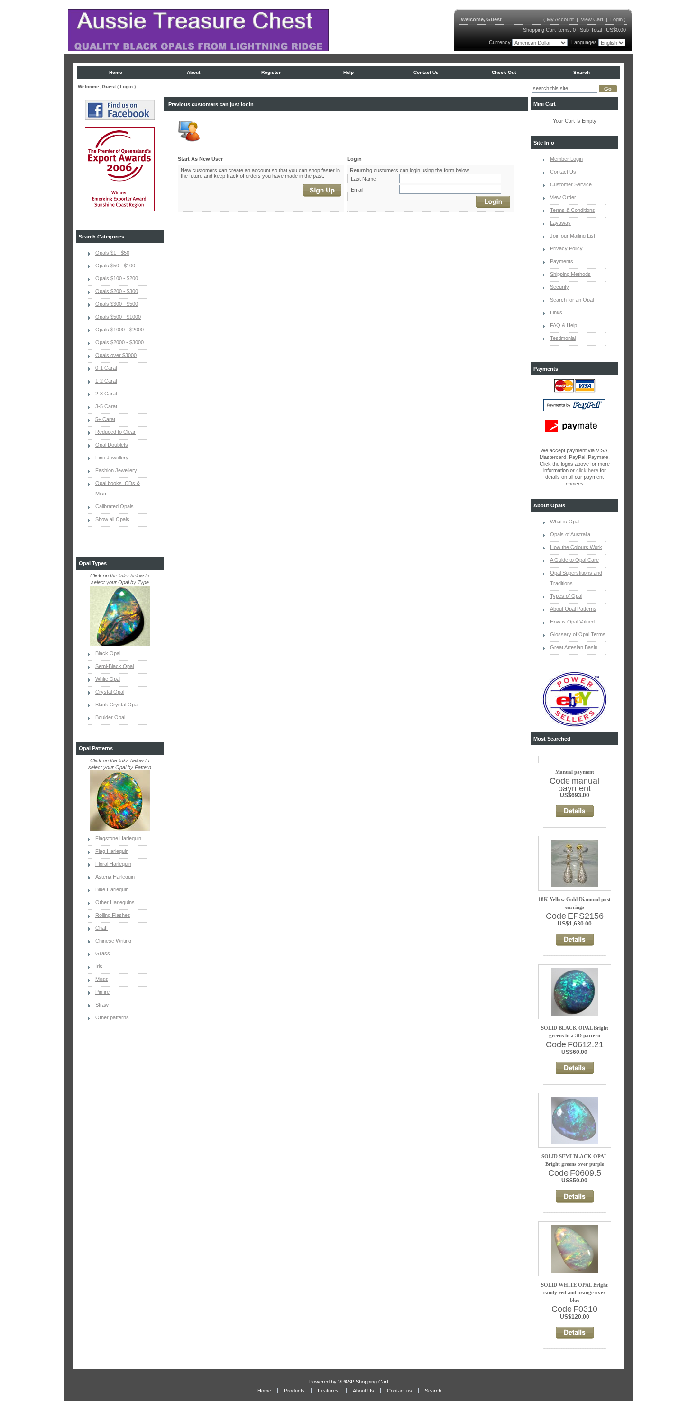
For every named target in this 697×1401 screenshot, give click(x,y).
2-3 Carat (106, 393)
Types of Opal (566, 596)
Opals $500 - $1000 (118, 317)
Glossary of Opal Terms (577, 634)
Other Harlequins (115, 902)
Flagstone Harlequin (118, 838)
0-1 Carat (106, 368)
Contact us (426, 72)
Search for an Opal (572, 299)
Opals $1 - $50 (112, 253)
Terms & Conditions (572, 210)
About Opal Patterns (573, 609)
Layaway (560, 223)
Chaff (101, 928)
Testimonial (563, 338)
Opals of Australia (570, 534)
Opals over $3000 (116, 355)
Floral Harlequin (113, 864)
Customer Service (571, 184)
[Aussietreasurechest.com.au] (198, 30)
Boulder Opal (110, 717)
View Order (563, 197)
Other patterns (112, 1017)
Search (581, 72)
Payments (561, 261)
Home (115, 72)
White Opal (107, 679)
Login (616, 19)
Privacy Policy (566, 248)
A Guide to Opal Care (574, 560)
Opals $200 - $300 (116, 291)
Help (348, 72)
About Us (363, 1390)
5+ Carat (105, 419)
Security (559, 287)
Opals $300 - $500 (116, 304)
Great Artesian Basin (573, 647)
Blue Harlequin (111, 889)
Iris (98, 966)
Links (556, 312)
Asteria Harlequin (115, 876)
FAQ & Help (563, 325)
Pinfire (102, 992)
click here (587, 470)
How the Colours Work (576, 547)
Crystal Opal (109, 692)
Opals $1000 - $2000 (119, 329)
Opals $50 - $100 (115, 265)
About (193, 72)
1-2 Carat (106, 381)
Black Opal (107, 653)
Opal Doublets (111, 445)
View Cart (592, 19)
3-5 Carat (106, 406)
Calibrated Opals (114, 506)
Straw (102, 1004)
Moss (101, 979)
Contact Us (563, 171)
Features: (329, 1390)
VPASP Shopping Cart (363, 1381)
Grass (102, 953)
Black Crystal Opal (116, 704)
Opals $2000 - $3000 (119, 342)
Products (294, 1390)
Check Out (504, 72)
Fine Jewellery (111, 457)
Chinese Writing (113, 940)
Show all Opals (112, 519)
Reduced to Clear (115, 432)
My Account (560, 19)
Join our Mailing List (572, 235)
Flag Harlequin (111, 851)
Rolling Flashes (112, 915)
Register (271, 72)
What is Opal (564, 521)
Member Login (566, 159)
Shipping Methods (570, 274)
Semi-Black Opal (114, 666)
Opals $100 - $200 (116, 278)
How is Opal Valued (572, 621)
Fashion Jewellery (116, 470)
